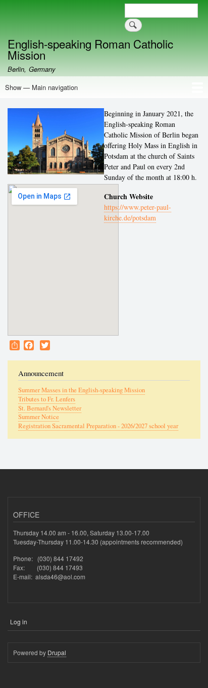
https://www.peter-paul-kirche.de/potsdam (137, 212)
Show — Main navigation (41, 87)
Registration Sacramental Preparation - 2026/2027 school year (98, 426)
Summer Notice (38, 416)
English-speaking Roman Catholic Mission (90, 49)
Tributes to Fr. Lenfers (46, 399)
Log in (18, 621)
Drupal (56, 652)
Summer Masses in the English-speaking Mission (81, 390)
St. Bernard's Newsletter (49, 408)
